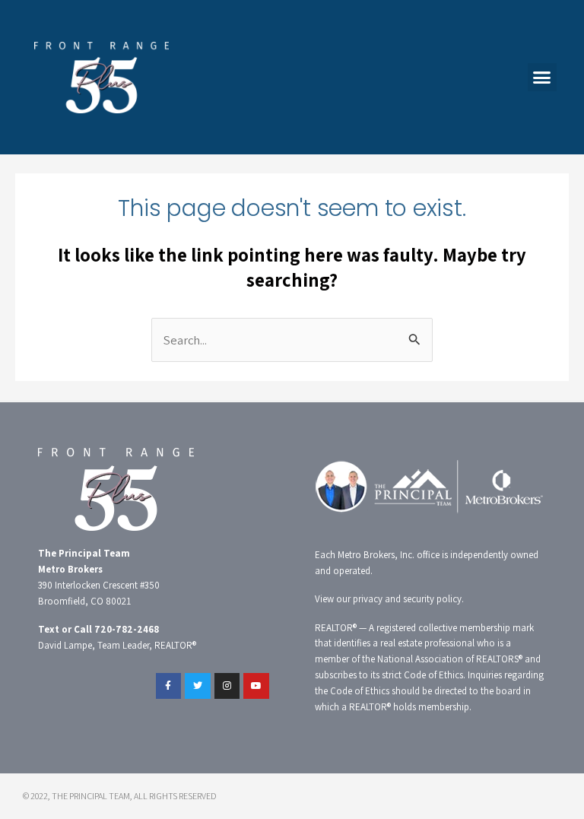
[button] (542, 77)
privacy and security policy (407, 598)
